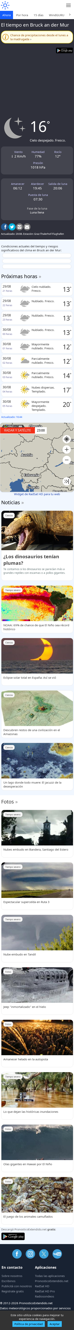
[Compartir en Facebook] (4, 226)
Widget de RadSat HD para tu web (37, 494)
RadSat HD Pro (45, 1291)
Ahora (6, 15)
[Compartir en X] (12, 226)
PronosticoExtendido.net (51, 1281)
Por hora (22, 15)
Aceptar (55, 1324)
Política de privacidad (28, 1324)
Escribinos (8, 1281)
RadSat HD (42, 1286)
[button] (67, 449)
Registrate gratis (13, 1291)
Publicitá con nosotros (17, 1286)
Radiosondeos (44, 1296)
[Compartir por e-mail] (27, 226)
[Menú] (68, 5)
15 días (38, 15)
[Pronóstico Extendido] (5, 5)
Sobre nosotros (12, 1276)
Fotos (7, 801)
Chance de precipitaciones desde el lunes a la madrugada (39, 37)
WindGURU (56, 15)
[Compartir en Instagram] (19, 226)
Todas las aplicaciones (50, 1276)
